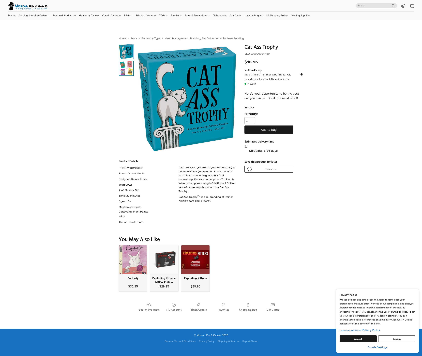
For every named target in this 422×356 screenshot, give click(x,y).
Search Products (149, 309)
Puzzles (175, 16)
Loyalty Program (253, 16)
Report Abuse (249, 341)
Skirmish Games (145, 16)
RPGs (127, 16)
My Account (173, 309)
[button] (27, 6)
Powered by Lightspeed (211, 347)
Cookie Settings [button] (377, 347)
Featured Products (63, 16)
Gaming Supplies (300, 16)
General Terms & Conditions (180, 341)
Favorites (223, 309)
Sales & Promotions (196, 16)
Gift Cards (235, 16)
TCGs (162, 16)
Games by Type (88, 16)
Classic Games (110, 16)
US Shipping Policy (277, 16)
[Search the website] (393, 5)
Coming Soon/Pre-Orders (33, 16)
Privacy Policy (206, 341)
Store (133, 38)
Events (11, 16)
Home (122, 38)
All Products (219, 16)
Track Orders (199, 309)
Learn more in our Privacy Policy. (360, 330)
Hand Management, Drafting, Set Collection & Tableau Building (204, 38)
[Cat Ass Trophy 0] (126, 51)
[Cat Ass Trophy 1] (126, 68)
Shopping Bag (248, 309)
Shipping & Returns (228, 341)
